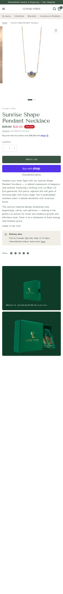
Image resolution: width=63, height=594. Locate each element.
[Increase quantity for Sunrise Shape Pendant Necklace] (14, 148)
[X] (15, 253)
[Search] (54, 8)
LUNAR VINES (31, 9)
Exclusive (6, 16)
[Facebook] (11, 253)
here (43, 241)
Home (4, 23)
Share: (5, 253)
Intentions (19, 16)
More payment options (31, 174)
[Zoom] (56, 30)
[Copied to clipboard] (28, 253)
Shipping (6, 131)
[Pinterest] (19, 253)
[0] (59, 8)
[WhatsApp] (23, 253)
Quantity (6, 142)
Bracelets (32, 16)
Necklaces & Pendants (50, 16)
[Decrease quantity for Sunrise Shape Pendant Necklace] (4, 148)
